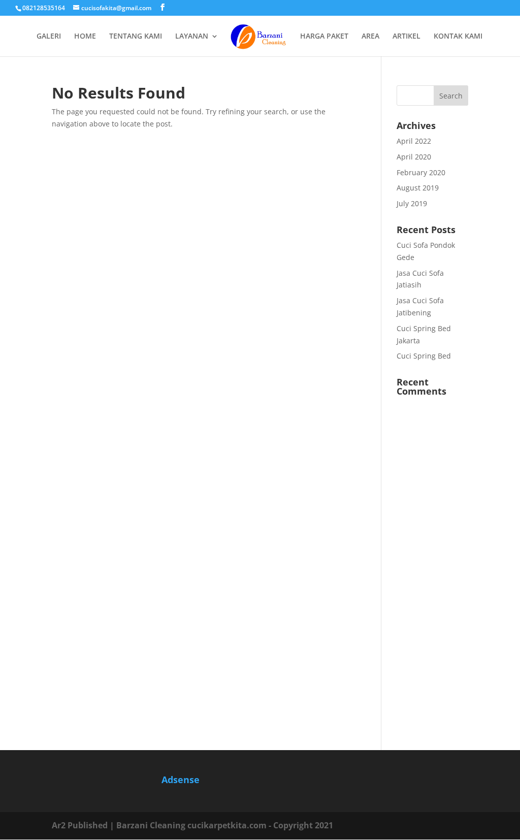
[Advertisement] (432, 568)
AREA (370, 37)
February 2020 (421, 172)
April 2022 (414, 141)
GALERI (49, 37)
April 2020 (414, 156)
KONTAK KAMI (458, 37)
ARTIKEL (406, 37)
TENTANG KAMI (135, 37)
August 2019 (418, 187)
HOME (85, 37)
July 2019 (412, 203)
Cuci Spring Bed (424, 356)
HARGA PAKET (324, 37)
